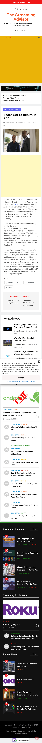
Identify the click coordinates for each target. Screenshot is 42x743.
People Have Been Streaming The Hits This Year (26, 584)
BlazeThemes (26, 727)
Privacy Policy (25, 2)
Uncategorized (16, 633)
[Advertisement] (21, 62)
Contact (16, 2)
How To (24, 513)
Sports (23, 460)
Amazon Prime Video (12, 110)
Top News (24, 470)
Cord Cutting (7, 410)
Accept (21, 378)
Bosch (17, 204)
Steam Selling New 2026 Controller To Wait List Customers (27, 709)
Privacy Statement (24, 381)
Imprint (33, 381)
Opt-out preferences (12, 381)
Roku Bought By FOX (11, 624)
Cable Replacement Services (20, 446)
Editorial (16, 410)
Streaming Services (23, 545)
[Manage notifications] (37, 738)
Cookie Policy (32, 731)
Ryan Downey (10, 123)
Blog (7, 731)
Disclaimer (21, 731)
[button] (39, 361)
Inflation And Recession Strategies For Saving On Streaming (27, 570)
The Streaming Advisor (21, 17)
